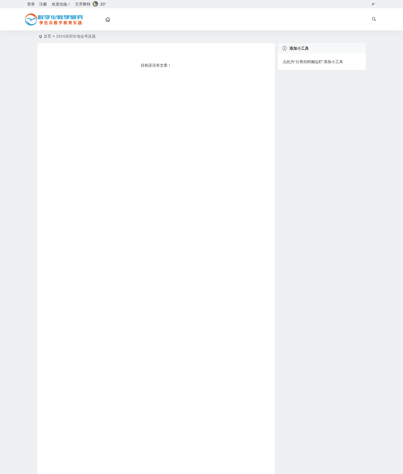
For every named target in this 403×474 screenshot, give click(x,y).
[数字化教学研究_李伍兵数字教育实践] (53, 19)
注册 (43, 4)
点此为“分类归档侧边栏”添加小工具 (313, 62)
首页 (47, 36)
